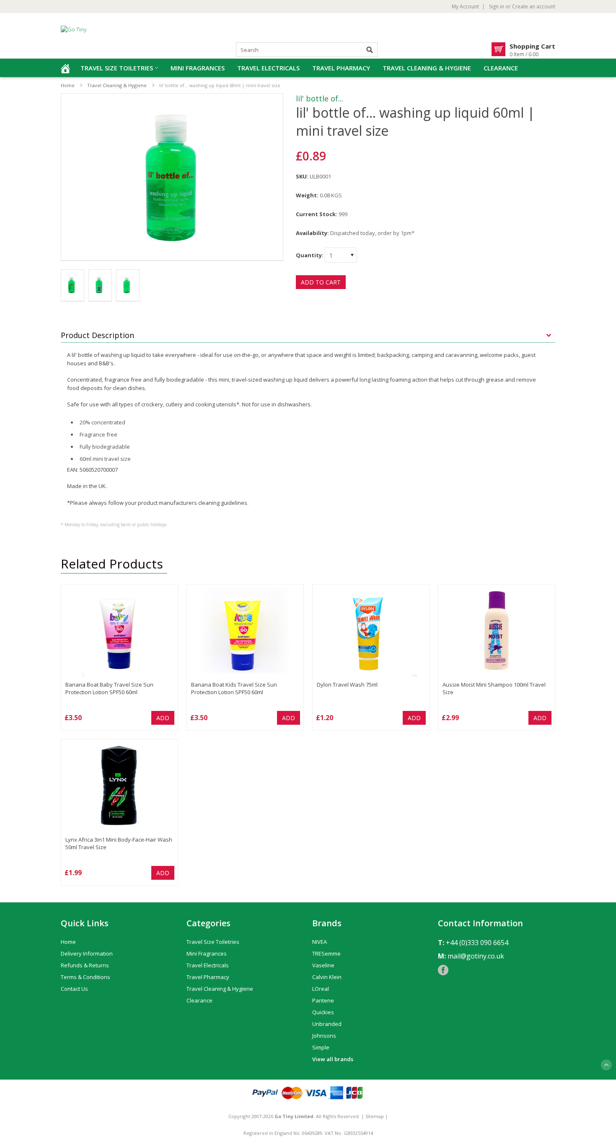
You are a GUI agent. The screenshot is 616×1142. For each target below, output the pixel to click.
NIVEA (319, 942)
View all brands (332, 1059)
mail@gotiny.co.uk (476, 956)
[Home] (65, 68)
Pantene (323, 1000)
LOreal (320, 988)
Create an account (533, 7)
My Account (465, 7)
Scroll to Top (606, 1064)
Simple (320, 1047)
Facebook (443, 970)
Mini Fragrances (198, 68)
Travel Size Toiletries (116, 68)
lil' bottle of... (319, 98)
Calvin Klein (327, 977)
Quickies (323, 1012)
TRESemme (326, 953)
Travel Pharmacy (341, 68)
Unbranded (327, 1024)
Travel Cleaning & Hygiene (427, 68)
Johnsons (324, 1035)
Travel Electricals (268, 68)
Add (162, 718)
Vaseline (323, 965)
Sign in (496, 7)
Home (68, 85)
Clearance (501, 68)
